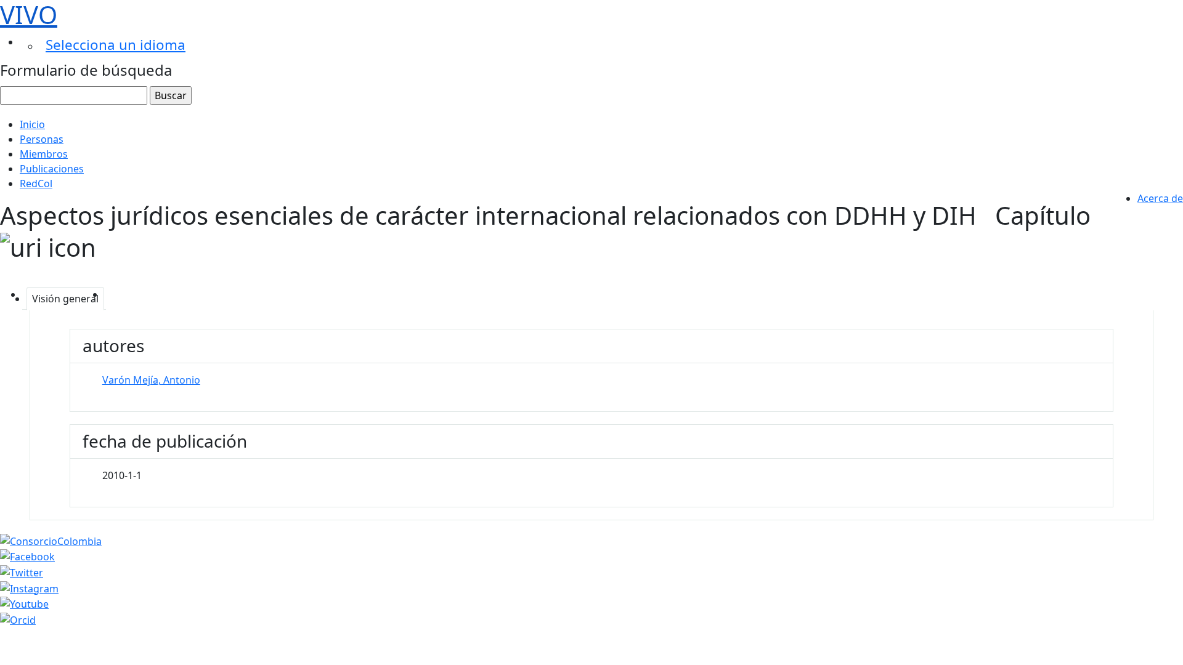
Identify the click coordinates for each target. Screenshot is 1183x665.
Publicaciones (52, 168)
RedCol (36, 183)
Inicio (32, 124)
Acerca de (1160, 198)
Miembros (44, 154)
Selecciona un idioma (115, 44)
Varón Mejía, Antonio (151, 380)
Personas (41, 139)
